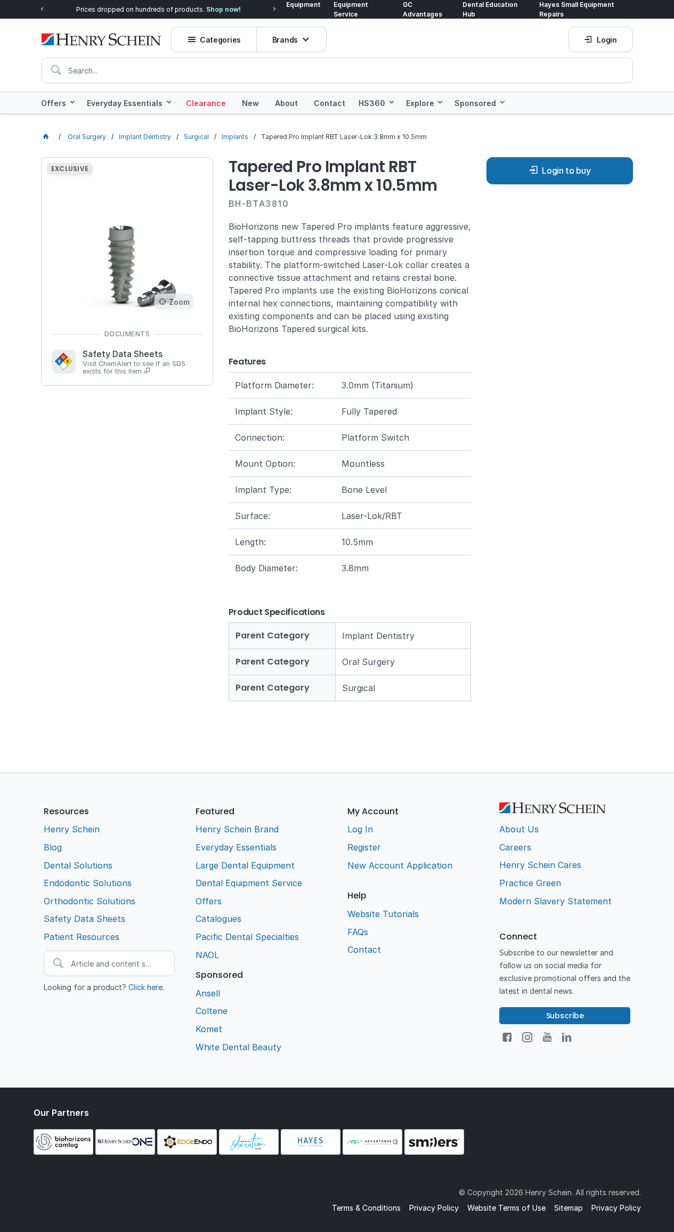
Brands (285, 39)
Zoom (179, 301)
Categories (220, 39)
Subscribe (565, 1015)
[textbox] (337, 70)
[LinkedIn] (566, 1037)
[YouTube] (547, 1037)
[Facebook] (507, 1037)
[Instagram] (527, 1037)
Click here (145, 987)
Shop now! (223, 9)
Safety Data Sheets (134, 362)
